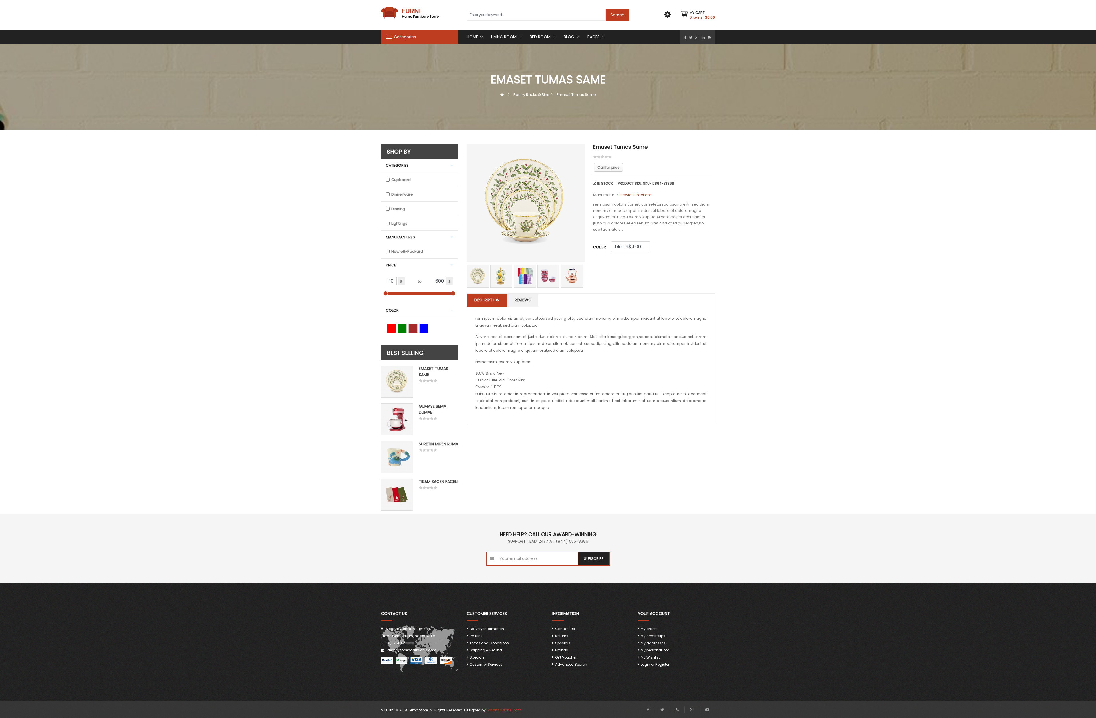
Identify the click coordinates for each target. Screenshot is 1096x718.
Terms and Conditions (489, 643)
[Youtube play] (707, 710)
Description (486, 300)
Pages (593, 37)
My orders (649, 628)
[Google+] (697, 37)
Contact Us (565, 628)
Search (617, 15)
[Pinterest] (709, 37)
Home (472, 37)
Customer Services (486, 664)
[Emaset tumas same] (397, 382)
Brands (561, 650)
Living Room (504, 37)
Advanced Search (571, 664)
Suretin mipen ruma (438, 444)
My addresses (653, 643)
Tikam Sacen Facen (438, 481)
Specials (477, 657)
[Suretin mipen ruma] (397, 457)
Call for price (608, 167)
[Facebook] (685, 37)
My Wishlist (650, 657)
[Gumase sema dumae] (397, 419)
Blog (569, 37)
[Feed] (677, 710)
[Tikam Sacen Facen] (397, 495)
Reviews (523, 300)
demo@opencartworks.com (411, 650)
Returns (476, 635)
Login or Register (655, 664)
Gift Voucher (566, 657)
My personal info (655, 650)
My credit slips (653, 635)
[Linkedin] (703, 37)
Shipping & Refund (486, 650)
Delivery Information (487, 628)
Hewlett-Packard (636, 195)
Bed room (540, 37)
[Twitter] (691, 37)
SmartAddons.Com (504, 710)
